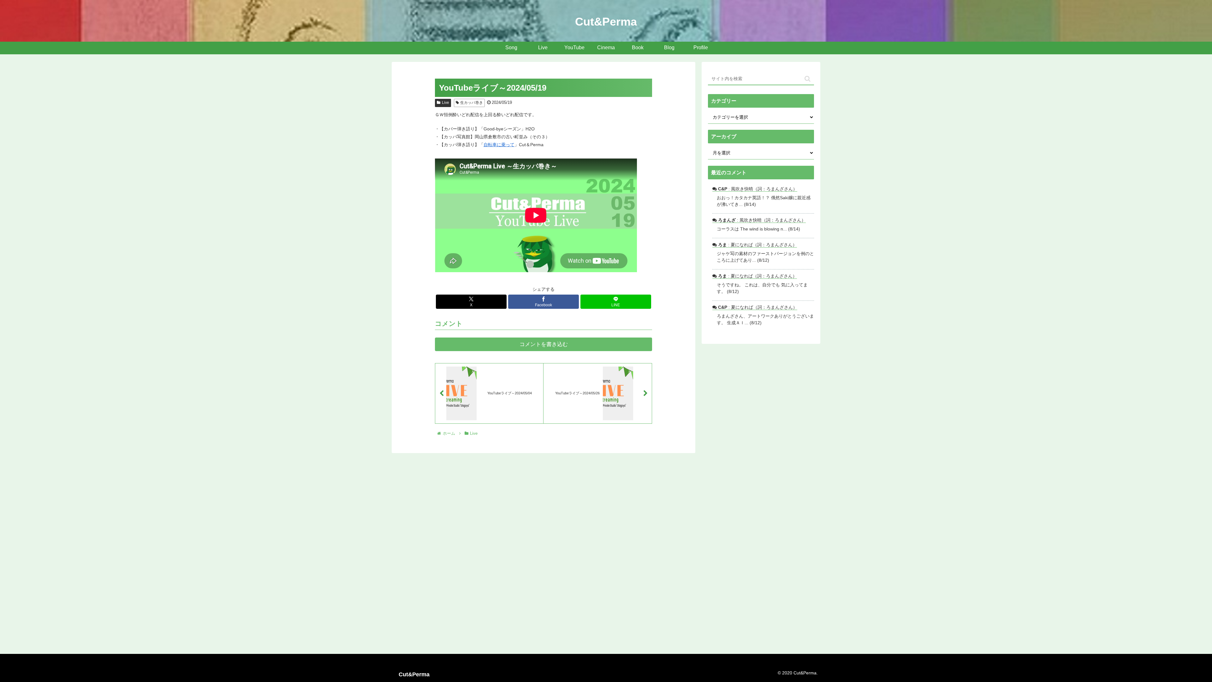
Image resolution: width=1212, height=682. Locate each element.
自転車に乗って (499, 144)
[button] (807, 78)
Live (445, 102)
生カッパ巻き (471, 102)
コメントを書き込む (544, 344)
